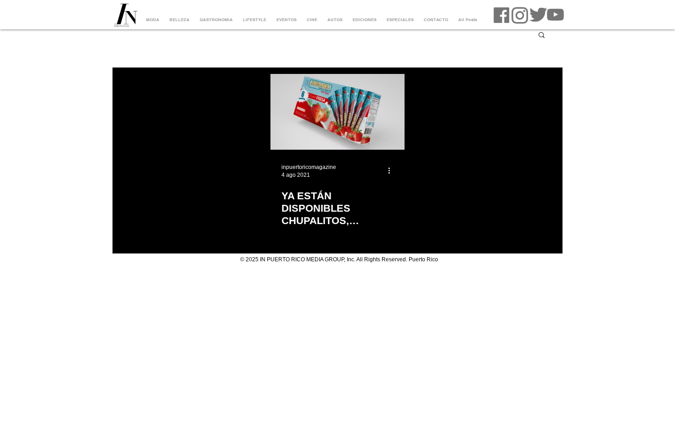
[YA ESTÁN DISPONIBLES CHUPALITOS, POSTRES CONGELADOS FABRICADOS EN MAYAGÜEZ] (337, 112)
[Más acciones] (392, 170)
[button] (541, 35)
